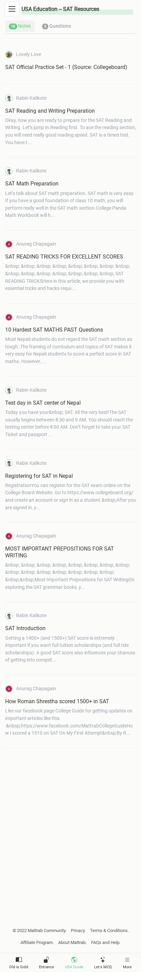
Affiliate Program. (37, 942)
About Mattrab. (72, 942)
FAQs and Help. (105, 942)
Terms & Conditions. (109, 930)
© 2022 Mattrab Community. (39, 930)
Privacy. (78, 930)
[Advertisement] (70, 828)
